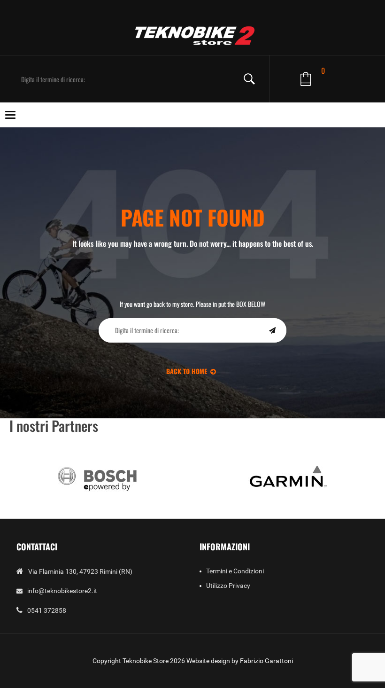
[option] (97, 478)
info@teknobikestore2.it (62, 590)
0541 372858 (46, 610)
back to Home (186, 371)
